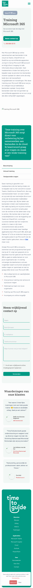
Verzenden (16, 374)
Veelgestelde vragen (10, 176)
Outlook (16, 548)
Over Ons (16, 563)
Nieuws (16, 520)
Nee (19, 582)
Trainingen (16, 530)
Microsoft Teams (16, 538)
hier (26, 239)
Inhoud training (8, 171)
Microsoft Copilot (16, 542)
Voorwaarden (16, 560)
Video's (16, 526)
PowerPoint (16, 551)
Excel (16, 545)
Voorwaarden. (16, 578)
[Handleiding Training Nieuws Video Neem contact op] (29, 3)
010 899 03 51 (10, 44)
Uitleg (16, 523)
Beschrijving (7, 166)
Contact (16, 567)
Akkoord (13, 582)
